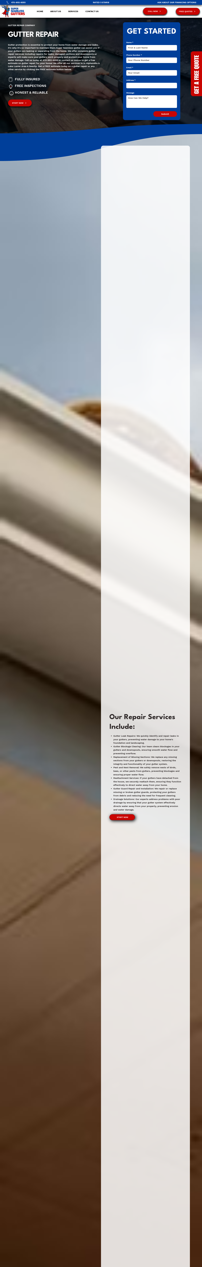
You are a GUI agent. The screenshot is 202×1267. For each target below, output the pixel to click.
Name (129, 42)
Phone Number (134, 55)
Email (129, 67)
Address (130, 80)
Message (130, 93)
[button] (71, 11)
